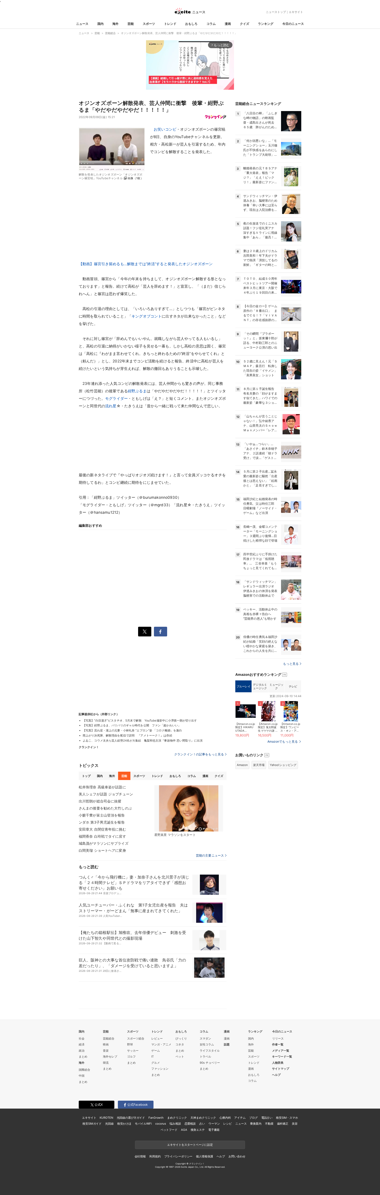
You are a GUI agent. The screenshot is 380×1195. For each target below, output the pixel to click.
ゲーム (155, 1050)
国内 (100, 24)
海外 (115, 24)
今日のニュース (293, 24)
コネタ (179, 1044)
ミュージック (276, 686)
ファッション (159, 1068)
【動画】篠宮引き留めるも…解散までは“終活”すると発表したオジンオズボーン (146, 264)
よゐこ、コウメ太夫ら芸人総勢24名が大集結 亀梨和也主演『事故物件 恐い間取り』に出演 (143, 740)
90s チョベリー (210, 1062)
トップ (86, 776)
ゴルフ (131, 1056)
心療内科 (225, 1117)
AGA (184, 1129)
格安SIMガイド (92, 1123)
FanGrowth (156, 1117)
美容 (295, 1123)
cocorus (160, 1123)
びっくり (181, 1038)
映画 (106, 1044)
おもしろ (191, 24)
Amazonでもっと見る (282, 741)
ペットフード (169, 1129)
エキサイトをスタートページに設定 (190, 1144)
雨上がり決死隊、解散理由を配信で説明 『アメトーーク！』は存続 (127, 735)
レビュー (157, 1038)
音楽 (106, 1050)
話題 (227, 1044)
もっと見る (291, 663)
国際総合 (84, 1069)
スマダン (205, 1038)
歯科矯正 (282, 1123)
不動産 (269, 1123)
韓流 (106, 1062)
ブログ (253, 1117)
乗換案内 (255, 1123)
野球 (130, 1044)
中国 (81, 1075)
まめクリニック (177, 1117)
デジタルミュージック (260, 686)
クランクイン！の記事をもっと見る (199, 754)
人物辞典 (277, 1062)
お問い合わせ (236, 1156)
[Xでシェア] (145, 631)
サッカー (133, 1050)
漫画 (228, 24)
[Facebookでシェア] (160, 631)
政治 (81, 1050)
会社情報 (140, 1156)
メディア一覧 (280, 1050)
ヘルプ (276, 1074)
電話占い (266, 1117)
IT (152, 1056)
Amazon (242, 765)
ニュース (82, 24)
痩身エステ (198, 1129)
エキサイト (296, 12)
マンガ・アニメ (161, 1044)
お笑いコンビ (165, 129)
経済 (81, 1044)
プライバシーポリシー (178, 1156)
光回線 (109, 1123)
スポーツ (149, 24)
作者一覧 (277, 1044)
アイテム (239, 1117)
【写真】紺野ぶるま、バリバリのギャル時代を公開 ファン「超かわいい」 (132, 725)
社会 (81, 1038)
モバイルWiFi (143, 1123)
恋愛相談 (190, 1123)
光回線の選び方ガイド (131, 1117)
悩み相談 (175, 1123)
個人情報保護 (204, 1156)
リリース (278, 1038)
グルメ (155, 1062)
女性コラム (207, 1044)
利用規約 (155, 1156)
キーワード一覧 (282, 1056)
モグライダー (116, 398)
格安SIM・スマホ (287, 1117)
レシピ (227, 1123)
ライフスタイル (210, 1050)
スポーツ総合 (135, 1038)
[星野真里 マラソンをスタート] (188, 808)
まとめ (83, 1056)
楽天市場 (259, 765)
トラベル (205, 1056)
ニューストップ (276, 12)
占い (202, 1123)
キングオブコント (147, 316)
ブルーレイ (243, 686)
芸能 (131, 24)
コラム (211, 24)
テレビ (293, 686)
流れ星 (110, 406)
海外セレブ (110, 1056)
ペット (179, 1056)
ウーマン (214, 1123)
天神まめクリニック (203, 1117)
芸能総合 (108, 1038)
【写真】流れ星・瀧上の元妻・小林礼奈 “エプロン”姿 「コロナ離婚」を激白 (132, 730)
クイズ (244, 24)
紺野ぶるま (137, 391)
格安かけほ (124, 1123)
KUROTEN (106, 1117)
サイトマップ (280, 1068)
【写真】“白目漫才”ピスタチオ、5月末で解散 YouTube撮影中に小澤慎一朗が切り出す (140, 720)
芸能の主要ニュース (210, 855)
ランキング (265, 24)
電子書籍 (213, 1129)
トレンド (170, 24)
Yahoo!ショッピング (283, 765)
